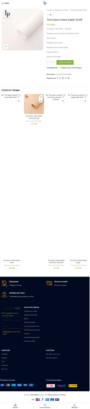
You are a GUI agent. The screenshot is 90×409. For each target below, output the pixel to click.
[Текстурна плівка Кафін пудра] (78, 176)
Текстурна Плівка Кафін (78, 10)
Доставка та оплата (53, 354)
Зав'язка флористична (32, 330)
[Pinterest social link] (63, 78)
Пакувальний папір (30, 315)
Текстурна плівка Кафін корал (11, 261)
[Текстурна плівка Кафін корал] (12, 176)
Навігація (6, 350)
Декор (26, 318)
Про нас (4, 369)
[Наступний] (53, 14)
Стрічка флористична (31, 326)
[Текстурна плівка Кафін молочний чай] (34, 104)
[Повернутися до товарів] (50, 14)
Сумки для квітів (29, 322)
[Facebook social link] (57, 78)
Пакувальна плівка (61, 10)
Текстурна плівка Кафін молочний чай (33, 117)
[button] (19, 101)
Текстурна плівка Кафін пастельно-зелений (56, 261)
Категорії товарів (31, 307)
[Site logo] (45, 3)
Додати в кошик (65, 62)
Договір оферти (51, 358)
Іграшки (26, 333)
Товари (4, 358)
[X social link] (60, 78)
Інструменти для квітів (32, 337)
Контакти (5, 365)
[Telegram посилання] (68, 78)
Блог (3, 361)
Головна (50, 10)
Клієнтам (50, 350)
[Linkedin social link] (65, 78)
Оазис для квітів (29, 341)
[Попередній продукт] (48, 14)
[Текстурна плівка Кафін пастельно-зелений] (56, 176)
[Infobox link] (22, 283)
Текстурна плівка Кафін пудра (78, 261)
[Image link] (12, 308)
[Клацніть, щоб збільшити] (5, 46)
